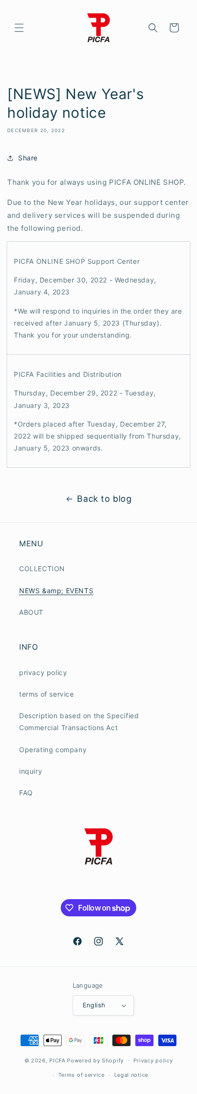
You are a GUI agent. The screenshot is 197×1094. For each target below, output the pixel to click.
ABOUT (31, 612)
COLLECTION (42, 568)
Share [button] (28, 158)
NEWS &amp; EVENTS (56, 590)
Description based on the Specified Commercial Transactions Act (79, 721)
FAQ (26, 793)
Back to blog (104, 499)
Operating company (53, 749)
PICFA (57, 1060)
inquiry (30, 771)
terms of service (46, 694)
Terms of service (81, 1074)
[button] (19, 27)
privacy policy (43, 672)
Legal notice (131, 1074)
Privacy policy (153, 1060)
